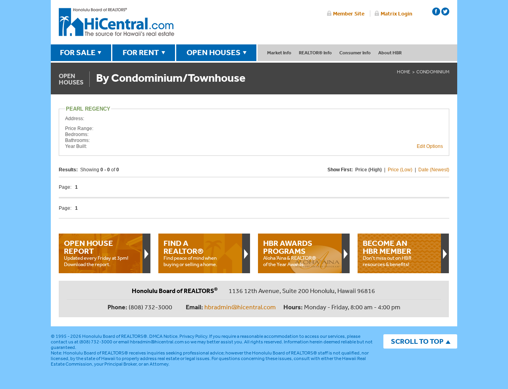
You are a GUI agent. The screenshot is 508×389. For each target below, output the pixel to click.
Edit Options (430, 146)
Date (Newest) (433, 169)
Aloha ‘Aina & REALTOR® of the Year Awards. (289, 253)
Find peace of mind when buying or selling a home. (190, 253)
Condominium (432, 72)
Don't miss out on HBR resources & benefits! (387, 253)
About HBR (390, 53)
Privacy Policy (193, 336)
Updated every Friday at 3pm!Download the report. (96, 253)
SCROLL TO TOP (417, 341)
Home (403, 72)
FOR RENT (141, 52)
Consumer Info (355, 53)
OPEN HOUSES (214, 52)
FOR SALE (78, 52)
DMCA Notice (163, 336)
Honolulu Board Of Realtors (116, 22)
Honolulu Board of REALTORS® (114, 336)
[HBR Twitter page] (445, 11)
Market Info (279, 53)
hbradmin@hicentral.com (240, 307)
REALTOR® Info (315, 53)
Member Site (348, 13)
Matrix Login (396, 13)
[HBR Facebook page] (436, 11)
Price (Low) (400, 169)
